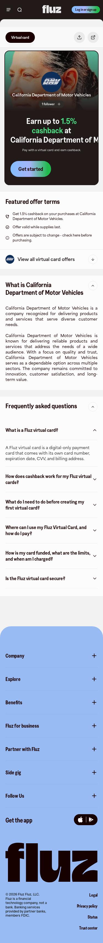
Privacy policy (87, 905)
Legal (93, 894)
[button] (51, 82)
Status (93, 916)
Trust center (88, 927)
